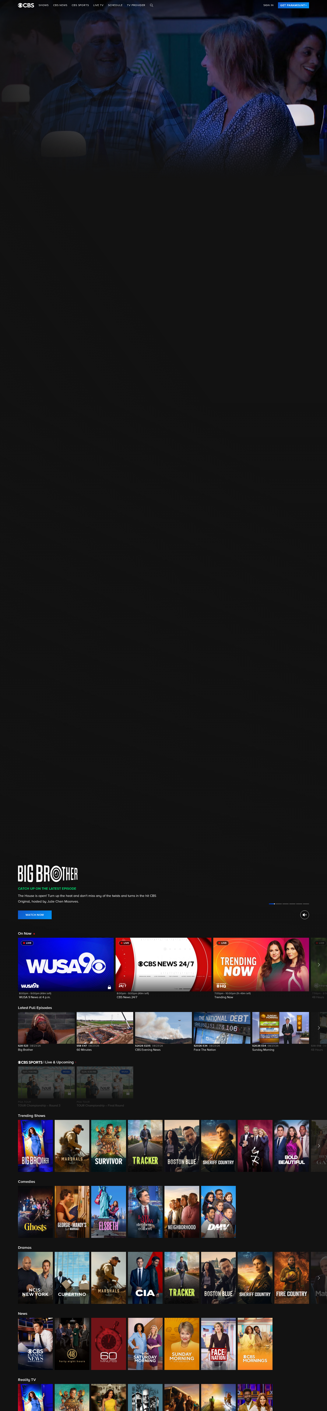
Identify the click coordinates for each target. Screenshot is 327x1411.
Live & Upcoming (59, 1062)
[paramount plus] (26, 5)
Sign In (268, 5)
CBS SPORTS (80, 5)
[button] (66, 971)
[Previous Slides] (9, 1087)
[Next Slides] (318, 1087)
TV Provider (136, 5)
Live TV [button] (98, 5)
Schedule (115, 5)
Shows (44, 5)
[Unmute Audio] (304, 914)
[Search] (151, 5)
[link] (293, 5)
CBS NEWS (60, 5)
